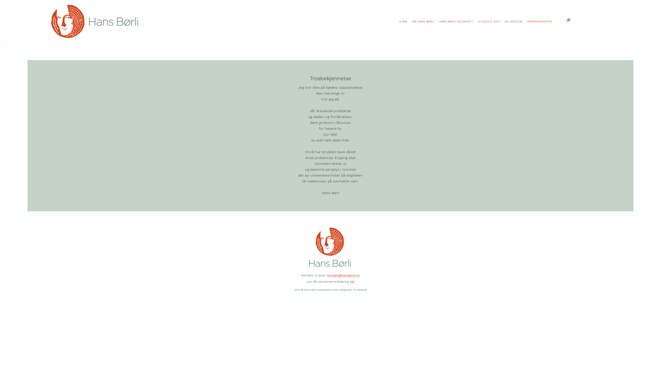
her (352, 281)
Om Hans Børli (423, 21)
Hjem (403, 21)
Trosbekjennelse (330, 78)
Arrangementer (539, 21)
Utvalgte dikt (489, 21)
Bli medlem (513, 21)
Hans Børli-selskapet (456, 21)
